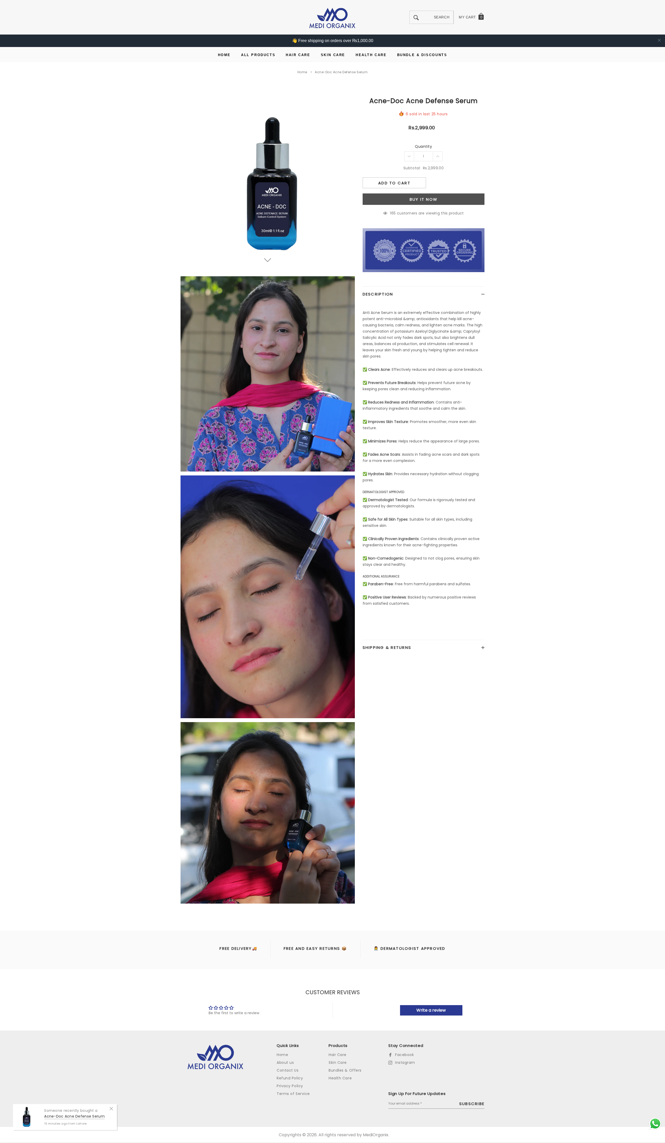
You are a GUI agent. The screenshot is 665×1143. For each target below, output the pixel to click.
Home (302, 72)
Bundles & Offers (345, 1070)
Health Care (340, 1078)
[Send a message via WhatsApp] (655, 1124)
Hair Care (338, 1054)
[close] (659, 40)
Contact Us (288, 1070)
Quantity (423, 146)
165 (393, 213)
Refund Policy (290, 1078)
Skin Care (338, 1062)
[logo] (332, 18)
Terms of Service (293, 1093)
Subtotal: (412, 168)
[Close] (111, 1108)
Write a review (431, 1010)
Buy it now (424, 199)
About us (285, 1062)
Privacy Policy (290, 1085)
